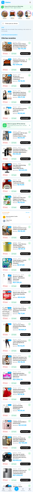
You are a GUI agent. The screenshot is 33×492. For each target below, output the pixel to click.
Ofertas (3, 490)
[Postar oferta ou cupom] (16, 489)
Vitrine (29, 490)
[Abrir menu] (30, 2)
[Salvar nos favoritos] (4, 43)
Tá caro (6, 53)
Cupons (10, 490)
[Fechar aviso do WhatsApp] (30, 7)
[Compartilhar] (29, 43)
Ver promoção (24, 53)
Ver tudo (27, 212)
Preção (14, 53)
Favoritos (23, 490)
